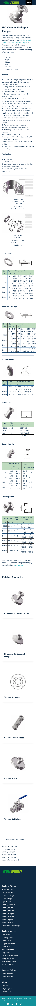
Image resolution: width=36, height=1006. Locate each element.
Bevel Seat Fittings (8, 893)
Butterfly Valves (7, 938)
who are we (6, 986)
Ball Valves (6, 935)
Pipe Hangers (7, 902)
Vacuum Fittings (10, 9)
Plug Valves (6, 953)
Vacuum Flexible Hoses (14, 738)
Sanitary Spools (7, 920)
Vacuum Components (24, 9)
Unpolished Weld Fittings (11, 926)
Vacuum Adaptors (12, 778)
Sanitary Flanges (8, 914)
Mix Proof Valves (8, 950)
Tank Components (8, 857)
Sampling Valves (8, 959)
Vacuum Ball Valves (12, 819)
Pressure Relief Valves (10, 956)
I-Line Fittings (7, 899)
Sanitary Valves (7, 854)
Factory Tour (6, 992)
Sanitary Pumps (7, 849)
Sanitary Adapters (8, 905)
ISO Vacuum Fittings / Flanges (14, 839)
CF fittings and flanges (19, 42)
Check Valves (7, 941)
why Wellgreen (7, 989)
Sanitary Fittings (7, 846)
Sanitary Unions (7, 923)
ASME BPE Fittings (8, 890)
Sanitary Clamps (8, 908)
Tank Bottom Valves (9, 961)
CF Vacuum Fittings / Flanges (16, 613)
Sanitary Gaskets (8, 917)
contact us (19, 565)
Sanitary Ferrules (8, 911)
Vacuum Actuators (12, 697)
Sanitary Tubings (8, 852)
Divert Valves (6, 947)
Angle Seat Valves (8, 964)
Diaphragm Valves (8, 944)
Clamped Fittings (8, 896)
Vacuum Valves (7, 974)
